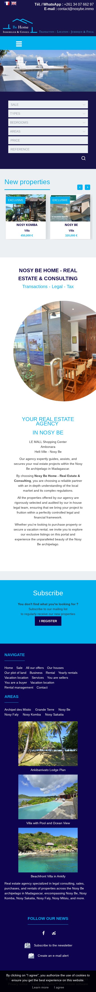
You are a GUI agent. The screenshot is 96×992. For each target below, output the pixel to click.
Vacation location (16, 677)
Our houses (55, 668)
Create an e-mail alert (53, 955)
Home (8, 668)
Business (36, 672)
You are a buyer (15, 682)
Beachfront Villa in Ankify (48, 876)
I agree (59, 987)
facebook (43, 933)
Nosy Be (64, 709)
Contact (42, 687)
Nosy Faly (11, 714)
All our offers (35, 668)
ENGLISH (13, 3)
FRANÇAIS (6, 3)
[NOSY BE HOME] (48, 35)
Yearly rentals (67, 672)
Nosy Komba (32, 714)
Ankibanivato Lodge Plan (48, 770)
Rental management (18, 687)
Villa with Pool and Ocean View (48, 823)
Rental (50, 672)
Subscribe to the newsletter (53, 945)
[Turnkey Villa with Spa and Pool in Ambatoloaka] (70, 207)
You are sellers (57, 677)
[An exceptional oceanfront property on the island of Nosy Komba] (26, 207)
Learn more (40, 987)
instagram (54, 933)
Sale (19, 668)
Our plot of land (15, 672)
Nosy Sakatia (54, 714)
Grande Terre (44, 709)
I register (48, 621)
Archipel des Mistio (17, 709)
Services (38, 677)
